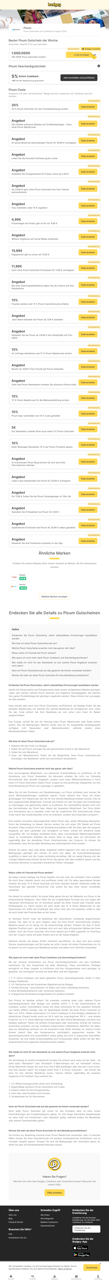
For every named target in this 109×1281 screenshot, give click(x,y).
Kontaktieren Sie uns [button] (17, 1237)
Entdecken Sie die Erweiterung (82, 1229)
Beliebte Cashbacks (49, 1222)
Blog (10, 1218)
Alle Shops (45, 1215)
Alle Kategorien (47, 1218)
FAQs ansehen (54, 1192)
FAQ (10, 1234)
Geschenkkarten (48, 1226)
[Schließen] (100, 1263)
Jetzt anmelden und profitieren (79, 77)
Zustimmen (92, 1267)
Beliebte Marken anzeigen (54, 596)
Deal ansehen (88, 106)
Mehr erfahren (65, 1269)
